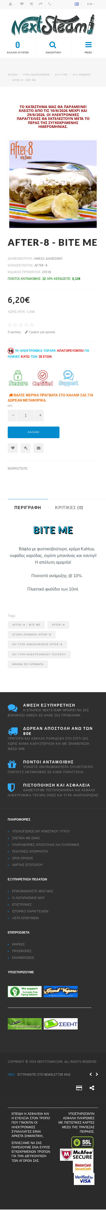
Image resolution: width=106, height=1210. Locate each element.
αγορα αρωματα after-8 (31, 634)
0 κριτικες (14, 332)
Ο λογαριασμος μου (28, 898)
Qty (10, 405)
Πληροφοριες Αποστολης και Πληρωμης (45, 845)
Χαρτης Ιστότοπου (27, 865)
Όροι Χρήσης (22, 858)
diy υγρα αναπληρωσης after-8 (37, 644)
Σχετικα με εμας (26, 838)
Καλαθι (33, 432)
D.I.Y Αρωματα (82, 74)
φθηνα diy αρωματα (27, 664)
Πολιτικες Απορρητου (30, 851)
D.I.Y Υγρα (61, 74)
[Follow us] (79, 1091)
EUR (90, 4)
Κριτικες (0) (69, 507)
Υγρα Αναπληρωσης (36, 74)
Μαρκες (18, 944)
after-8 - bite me (24, 80)
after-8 (40, 265)
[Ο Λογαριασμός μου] (11, 4)
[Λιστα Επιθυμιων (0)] (22, 4)
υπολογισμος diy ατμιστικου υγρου (41, 831)
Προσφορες (21, 951)
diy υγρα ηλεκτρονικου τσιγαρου (39, 654)
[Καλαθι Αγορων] (31, 4)
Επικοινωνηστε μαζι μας (32, 891)
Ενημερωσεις (23, 958)
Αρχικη (12, 74)
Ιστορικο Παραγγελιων (30, 911)
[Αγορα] (40, 4)
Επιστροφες (22, 904)
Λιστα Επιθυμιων (25, 918)
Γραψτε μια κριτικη (41, 332)
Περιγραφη (27, 507)
